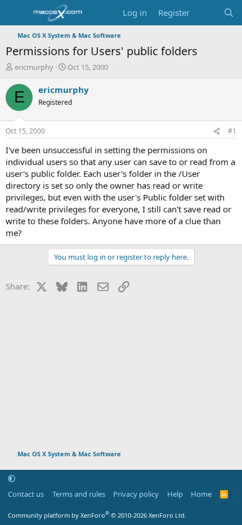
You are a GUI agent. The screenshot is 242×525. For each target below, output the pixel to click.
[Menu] (15, 13)
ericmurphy (34, 67)
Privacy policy (136, 494)
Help (175, 494)
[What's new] (206, 12)
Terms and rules (78, 494)
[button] (11, 478)
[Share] (216, 131)
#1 (232, 131)
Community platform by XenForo (97, 515)
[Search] (229, 12)
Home (201, 494)
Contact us (26, 494)
